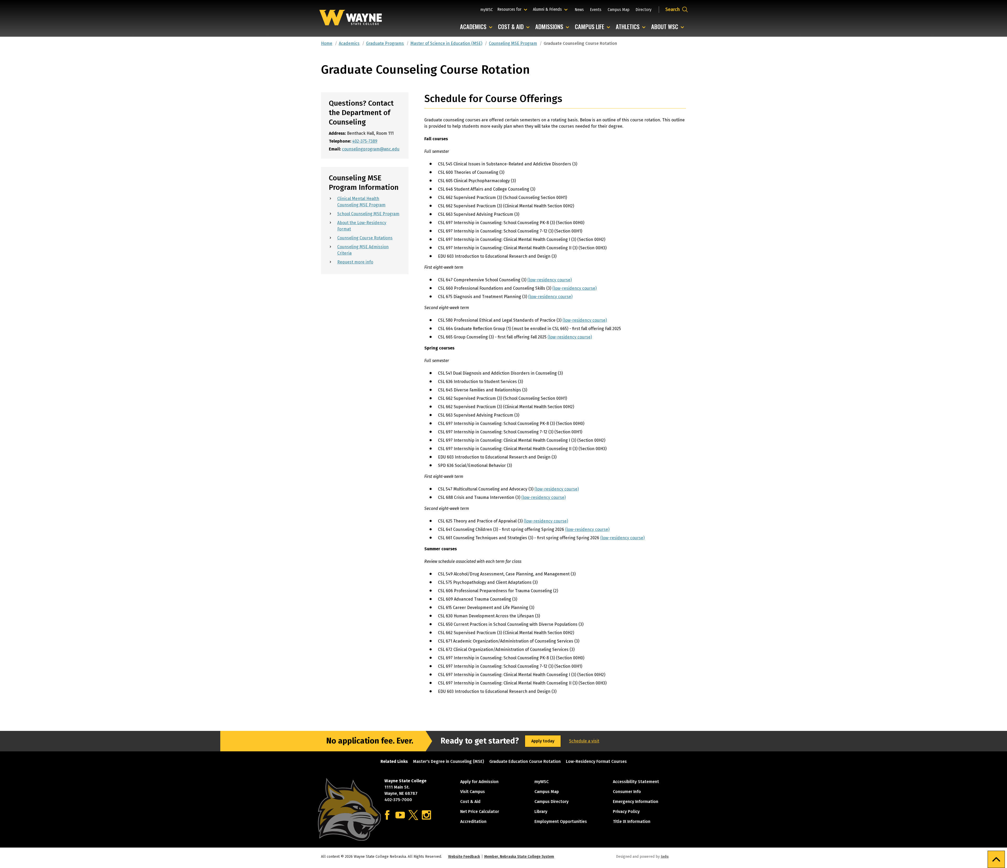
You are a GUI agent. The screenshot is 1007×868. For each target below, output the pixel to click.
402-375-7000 (398, 799)
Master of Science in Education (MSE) (446, 43)
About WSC (669, 27)
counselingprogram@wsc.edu (370, 149)
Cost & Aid (515, 27)
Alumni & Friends (548, 9)
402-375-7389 (364, 141)
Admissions (553, 27)
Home (326, 43)
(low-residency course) (549, 279)
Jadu (664, 856)
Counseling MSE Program (513, 43)
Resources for (513, 9)
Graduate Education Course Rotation (525, 761)
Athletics (632, 27)
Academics (477, 27)
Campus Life (594, 27)
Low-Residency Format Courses (596, 761)
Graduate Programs (385, 43)
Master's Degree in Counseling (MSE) (448, 761)
